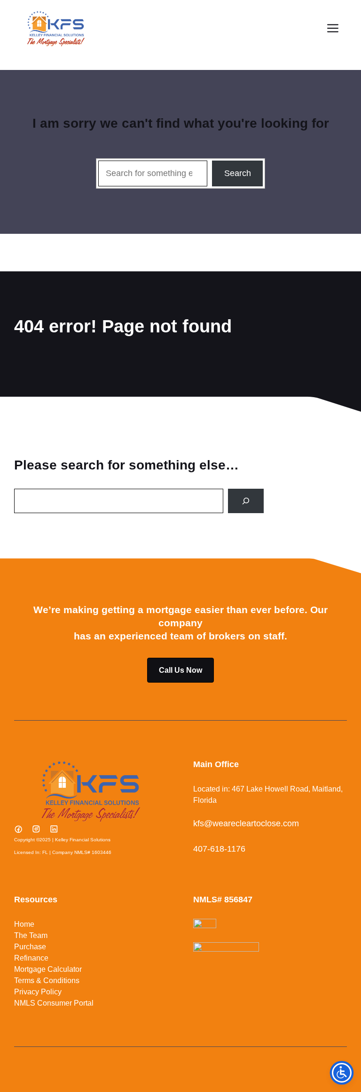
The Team (30, 935)
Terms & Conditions (46, 980)
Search (237, 173)
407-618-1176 (219, 849)
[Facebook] (18, 829)
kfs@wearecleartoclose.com (246, 823)
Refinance (31, 958)
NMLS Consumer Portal (54, 1003)
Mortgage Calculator (48, 969)
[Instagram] (36, 829)
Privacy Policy (38, 992)
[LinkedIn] (54, 829)
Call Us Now (180, 670)
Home (24, 924)
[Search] (246, 501)
